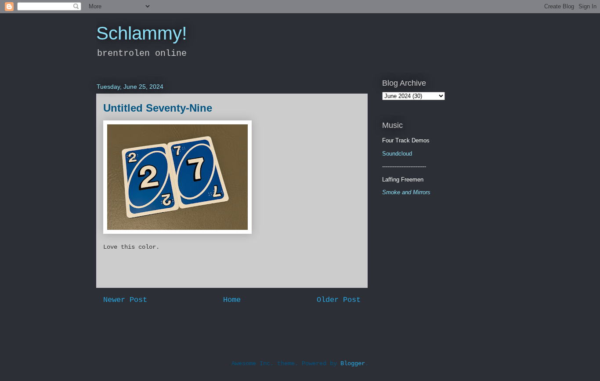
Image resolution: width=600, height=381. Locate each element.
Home (232, 300)
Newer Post (125, 300)
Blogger (352, 363)
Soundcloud (397, 153)
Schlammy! (141, 33)
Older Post (339, 300)
